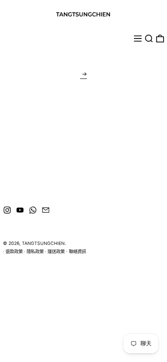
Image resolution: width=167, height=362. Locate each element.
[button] (149, 38)
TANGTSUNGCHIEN (43, 243)
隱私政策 (35, 251)
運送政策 (56, 251)
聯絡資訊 (77, 251)
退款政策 (14, 251)
